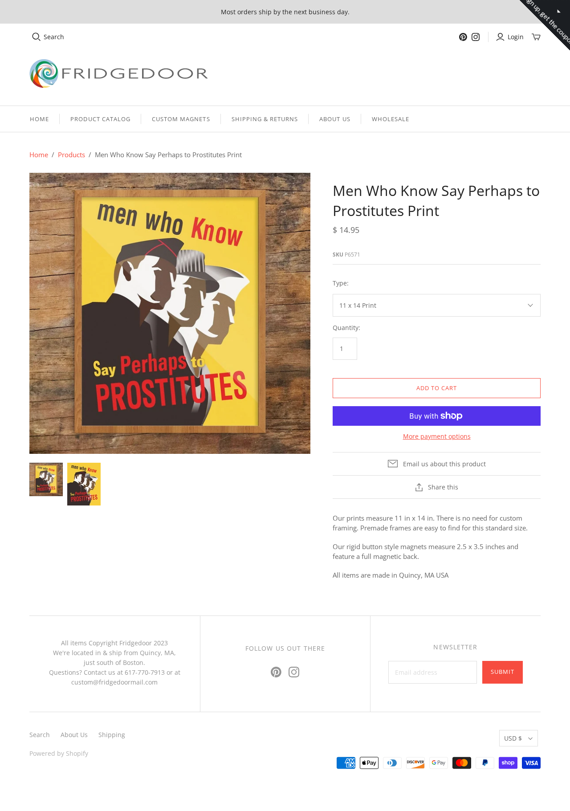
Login (516, 37)
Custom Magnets (181, 119)
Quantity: (346, 327)
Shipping (111, 734)
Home (39, 119)
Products (71, 154)
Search (54, 37)
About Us (334, 119)
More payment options (437, 436)
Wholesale (390, 119)
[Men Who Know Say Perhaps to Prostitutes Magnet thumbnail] (84, 484)
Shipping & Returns (265, 119)
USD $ (513, 738)
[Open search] (36, 37)
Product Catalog (100, 119)
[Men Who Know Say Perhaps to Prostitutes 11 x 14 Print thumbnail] (46, 479)
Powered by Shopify (58, 753)
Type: (341, 283)
